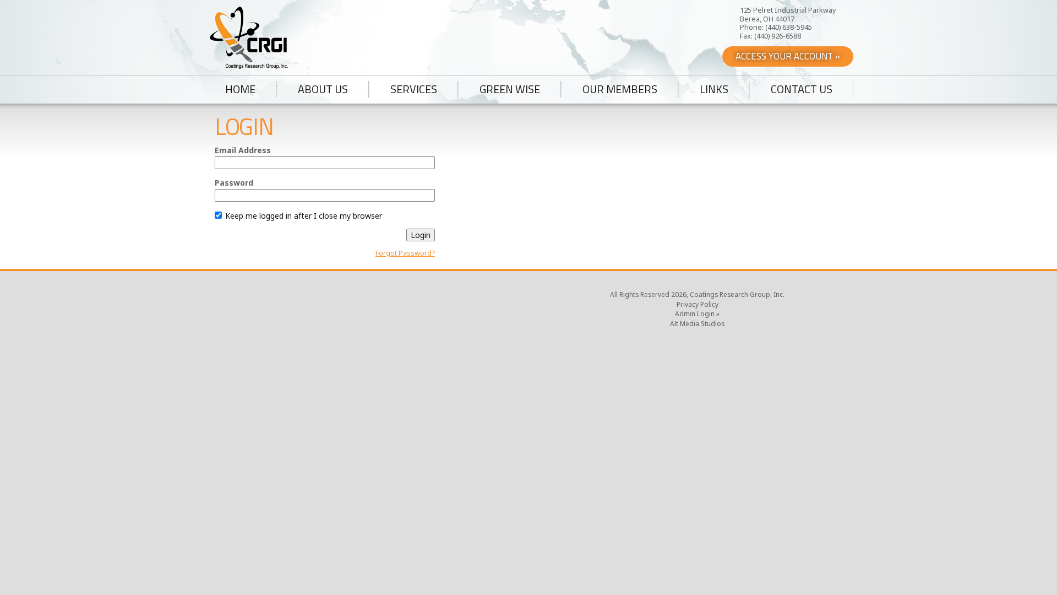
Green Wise (510, 89)
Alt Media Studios (697, 323)
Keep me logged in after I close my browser (302, 215)
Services (413, 89)
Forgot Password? (405, 253)
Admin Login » (697, 313)
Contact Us (801, 89)
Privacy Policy (697, 304)
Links (714, 89)
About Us (323, 89)
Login (421, 235)
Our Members (619, 89)
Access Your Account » (787, 56)
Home (240, 89)
